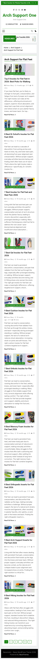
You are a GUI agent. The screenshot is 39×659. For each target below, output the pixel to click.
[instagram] (16, 10)
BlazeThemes (24, 654)
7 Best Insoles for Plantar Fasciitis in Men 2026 (17, 3)
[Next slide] (35, 3)
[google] (22, 10)
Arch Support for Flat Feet (15, 73)
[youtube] (24, 10)
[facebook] (14, 10)
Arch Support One (19, 15)
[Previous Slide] (32, 3)
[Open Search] (32, 31)
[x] (19, 10)
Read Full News (9, 115)
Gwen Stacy (10, 85)
